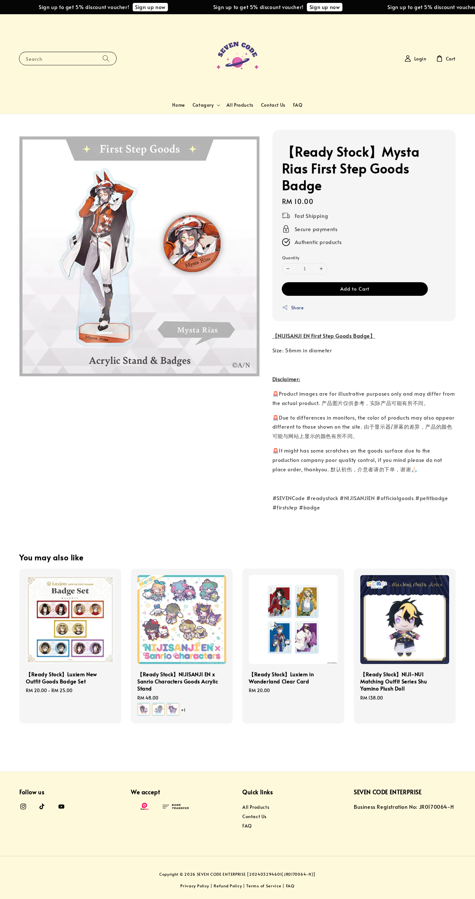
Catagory (203, 105)
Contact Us (273, 105)
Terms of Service (263, 886)
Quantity (291, 258)
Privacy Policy (194, 886)
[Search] (106, 58)
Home (178, 105)
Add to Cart (354, 288)
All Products (240, 105)
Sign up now (137, 6)
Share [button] (297, 308)
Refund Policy (228, 886)
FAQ (298, 105)
